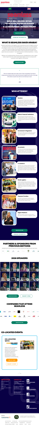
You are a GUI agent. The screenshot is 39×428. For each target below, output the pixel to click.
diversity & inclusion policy (14, 422)
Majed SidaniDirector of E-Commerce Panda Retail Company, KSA (5, 288)
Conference (27, 4)
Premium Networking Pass (14, 6)
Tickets (31, 2)
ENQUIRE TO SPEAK (12, 359)
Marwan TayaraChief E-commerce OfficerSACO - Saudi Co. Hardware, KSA (16, 269)
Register (27, 6)
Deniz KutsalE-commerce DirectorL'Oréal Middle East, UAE (34, 278)
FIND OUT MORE (11, 355)
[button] (18, 373)
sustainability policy (22, 422)
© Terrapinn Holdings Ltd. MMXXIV (10, 424)
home (11, 4)
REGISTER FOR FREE (19, 230)
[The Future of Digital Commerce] (4, 2)
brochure (29, 424)
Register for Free (19, 33)
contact (26, 424)
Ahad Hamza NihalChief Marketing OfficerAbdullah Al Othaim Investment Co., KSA (27, 288)
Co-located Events (22, 6)
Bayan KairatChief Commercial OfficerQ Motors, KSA (34, 288)
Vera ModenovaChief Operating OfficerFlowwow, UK (5, 278)
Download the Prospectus (19, 37)
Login (35, 2)
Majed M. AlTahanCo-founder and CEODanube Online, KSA (24, 278)
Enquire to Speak (26, 296)
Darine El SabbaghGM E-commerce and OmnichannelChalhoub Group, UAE (26, 269)
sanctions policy (28, 422)
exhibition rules (7, 422)
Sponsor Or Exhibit (22, 4)
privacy (17, 424)
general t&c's (21, 424)
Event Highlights (15, 4)
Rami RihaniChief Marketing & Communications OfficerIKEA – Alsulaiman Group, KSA (18, 288)
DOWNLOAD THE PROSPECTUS (19, 234)
